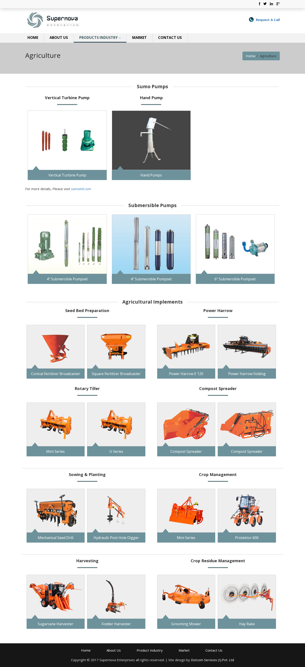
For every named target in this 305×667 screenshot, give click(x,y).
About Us (114, 650)
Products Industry (101, 37)
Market (139, 37)
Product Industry (150, 650)
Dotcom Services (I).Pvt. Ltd (212, 660)
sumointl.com (81, 189)
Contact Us (213, 650)
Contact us (170, 37)
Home (32, 37)
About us (59, 37)
